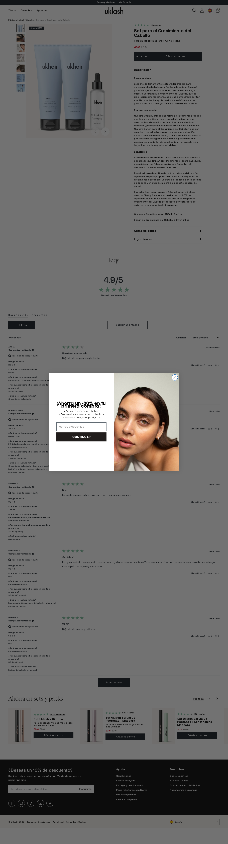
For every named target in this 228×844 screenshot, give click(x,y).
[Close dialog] (175, 377)
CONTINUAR (81, 437)
